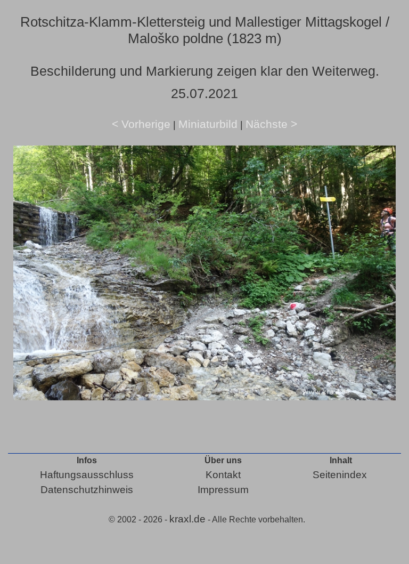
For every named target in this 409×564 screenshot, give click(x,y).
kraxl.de (187, 519)
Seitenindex (340, 474)
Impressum (223, 489)
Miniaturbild (208, 124)
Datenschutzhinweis (86, 489)
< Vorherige (141, 124)
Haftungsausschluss (87, 474)
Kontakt (223, 474)
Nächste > (271, 124)
